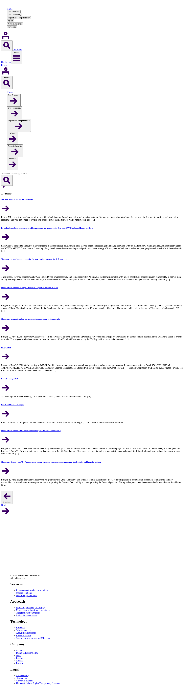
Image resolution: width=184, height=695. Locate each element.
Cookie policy (22, 675)
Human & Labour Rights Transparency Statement (38, 683)
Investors (12, 27)
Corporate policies (24, 680)
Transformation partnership (28, 613)
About (10, 21)
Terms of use (22, 678)
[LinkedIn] (12, 554)
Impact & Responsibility (27, 653)
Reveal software (23, 635)
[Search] (7, 46)
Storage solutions (24, 593)
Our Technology (14, 15)
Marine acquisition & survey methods (33, 610)
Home (10, 9)
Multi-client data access (26, 615)
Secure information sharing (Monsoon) (33, 638)
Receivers (20, 627)
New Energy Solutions (26, 595)
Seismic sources (23, 630)
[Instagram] (12, 569)
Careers (19, 660)
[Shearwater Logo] (11, 4)
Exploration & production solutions (32, 590)
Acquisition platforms (26, 633)
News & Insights (15, 24)
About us (20, 650)
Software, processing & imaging (30, 607)
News (18, 655)
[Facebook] (12, 561)
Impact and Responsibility (19, 18)
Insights (19, 658)
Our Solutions (13, 12)
